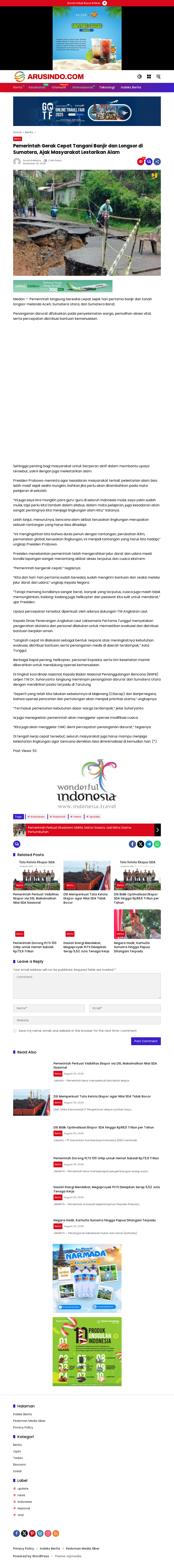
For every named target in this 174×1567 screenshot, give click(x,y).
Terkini (18, 1458)
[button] (139, 76)
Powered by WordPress (31, 1556)
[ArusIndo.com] (71, 76)
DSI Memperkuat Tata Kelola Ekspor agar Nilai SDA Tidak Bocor (85, 898)
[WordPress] (40, 1533)
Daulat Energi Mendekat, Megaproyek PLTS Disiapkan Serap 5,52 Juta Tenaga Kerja (86, 947)
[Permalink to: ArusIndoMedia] (18, 162)
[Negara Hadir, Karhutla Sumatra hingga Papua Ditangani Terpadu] (137, 924)
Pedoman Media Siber (29, 1421)
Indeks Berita (22, 1414)
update (95, 817)
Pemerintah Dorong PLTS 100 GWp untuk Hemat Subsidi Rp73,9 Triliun (34, 947)
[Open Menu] (149, 76)
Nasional (59, 817)
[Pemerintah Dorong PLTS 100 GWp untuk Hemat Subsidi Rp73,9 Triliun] (36, 924)
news (77, 817)
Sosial (17, 1471)
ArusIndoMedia (32, 160)
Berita (17, 138)
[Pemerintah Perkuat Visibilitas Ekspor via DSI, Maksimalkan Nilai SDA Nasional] (36, 875)
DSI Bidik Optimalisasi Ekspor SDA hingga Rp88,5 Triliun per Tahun (136, 898)
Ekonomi (19, 1464)
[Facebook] (132, 844)
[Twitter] (140, 844)
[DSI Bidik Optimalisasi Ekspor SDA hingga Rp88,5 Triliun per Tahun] (137, 875)
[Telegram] (149, 844)
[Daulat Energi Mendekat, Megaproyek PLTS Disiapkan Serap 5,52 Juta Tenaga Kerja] (86, 924)
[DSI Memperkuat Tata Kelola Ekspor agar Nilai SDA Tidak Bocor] (86, 875)
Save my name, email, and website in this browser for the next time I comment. (78, 1031)
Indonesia (38, 817)
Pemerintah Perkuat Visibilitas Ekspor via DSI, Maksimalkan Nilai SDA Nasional (36, 898)
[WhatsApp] (157, 844)
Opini (17, 1451)
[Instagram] (48, 1533)
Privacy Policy (23, 1427)
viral (21, 1515)
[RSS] (55, 1533)
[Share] (157, 161)
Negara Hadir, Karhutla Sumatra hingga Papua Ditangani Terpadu (132, 947)
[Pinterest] (32, 1533)
